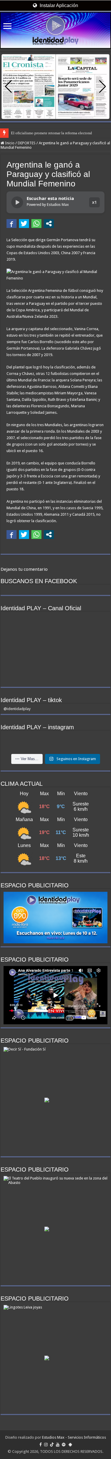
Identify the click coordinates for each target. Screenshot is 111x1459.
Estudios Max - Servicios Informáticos (74, 1437)
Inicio (9, 143)
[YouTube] (57, 1444)
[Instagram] (46, 1444)
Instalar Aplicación (58, 5)
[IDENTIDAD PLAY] (55, 30)
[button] (103, 86)
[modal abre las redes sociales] (49, 223)
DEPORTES (27, 143)
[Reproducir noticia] (17, 202)
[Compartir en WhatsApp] (36, 223)
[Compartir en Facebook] (12, 223)
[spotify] (63, 1444)
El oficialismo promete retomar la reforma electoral (51, 133)
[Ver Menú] (7, 27)
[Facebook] (40, 1444)
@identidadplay (17, 709)
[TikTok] (51, 1444)
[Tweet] (24, 223)
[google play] (70, 1444)
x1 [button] (94, 202)
